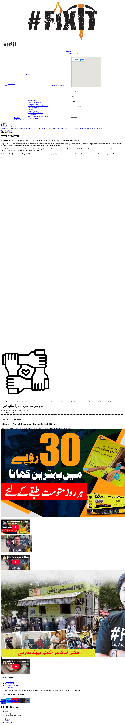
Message (74, 112)
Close (4, 123)
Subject (73, 101)
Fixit (19, 715)
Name (73, 92)
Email (73, 97)
